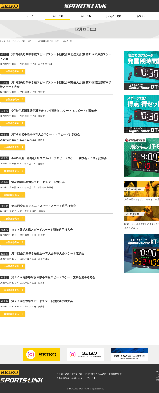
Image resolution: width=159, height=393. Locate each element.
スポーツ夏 (57, 16)
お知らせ (141, 16)
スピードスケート (28, 41)
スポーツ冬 (85, 16)
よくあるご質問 (113, 16)
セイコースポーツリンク (9, 41)
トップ (29, 16)
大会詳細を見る (11, 71)
